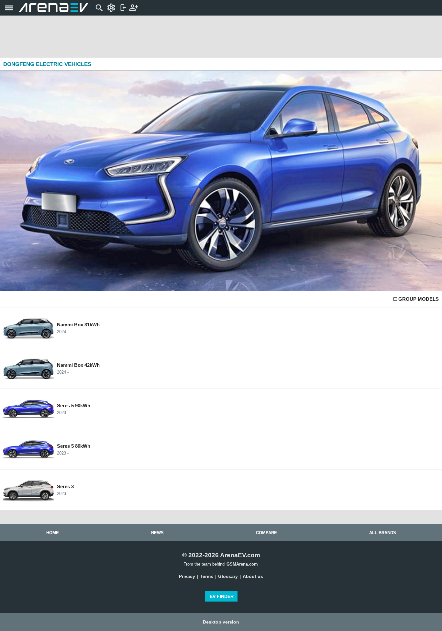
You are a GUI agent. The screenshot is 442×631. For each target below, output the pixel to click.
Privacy (187, 576)
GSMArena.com (242, 564)
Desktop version (221, 622)
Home (52, 532)
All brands (382, 532)
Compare (266, 532)
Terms (206, 576)
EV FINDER (222, 596)
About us (253, 576)
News (157, 532)
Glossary (228, 576)
